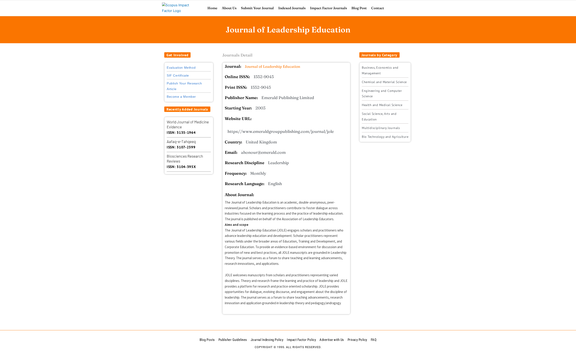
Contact (377, 8)
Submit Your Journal (257, 8)
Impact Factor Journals (328, 8)
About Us (229, 8)
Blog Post (359, 8)
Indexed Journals (292, 8)
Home (212, 8)
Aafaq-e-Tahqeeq (181, 141)
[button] (177, 55)
